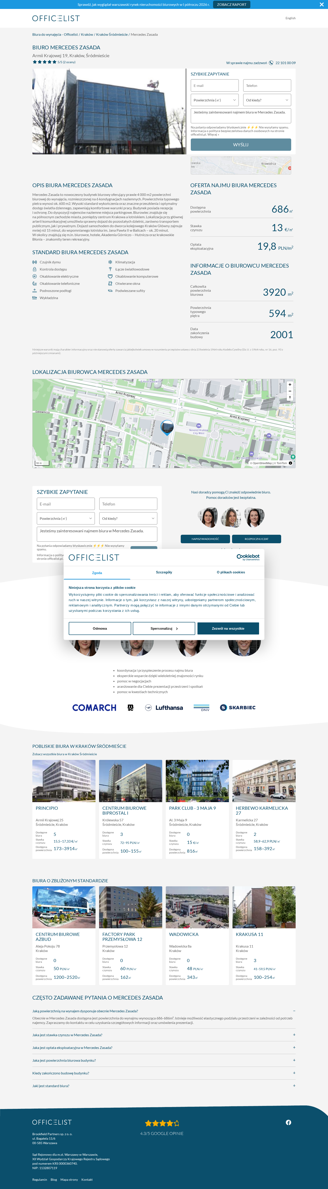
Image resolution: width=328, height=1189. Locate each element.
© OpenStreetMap (261, 463)
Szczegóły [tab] (164, 572)
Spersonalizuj (161, 628)
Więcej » (213, 134)
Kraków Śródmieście (112, 34)
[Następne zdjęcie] (180, 113)
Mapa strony (69, 1179)
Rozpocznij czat (256, 539)
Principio (47, 808)
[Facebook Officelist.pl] (288, 1122)
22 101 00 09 (286, 63)
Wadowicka (184, 934)
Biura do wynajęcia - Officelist (55, 34)
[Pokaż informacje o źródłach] (290, 463)
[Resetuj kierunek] (290, 397)
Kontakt (87, 1179)
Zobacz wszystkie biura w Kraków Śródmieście (64, 754)
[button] (164, 423)
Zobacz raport (231, 4)
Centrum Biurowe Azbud (58, 936)
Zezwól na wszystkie (228, 628)
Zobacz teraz (64, 851)
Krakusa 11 (249, 934)
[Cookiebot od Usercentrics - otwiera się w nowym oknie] (239, 557)
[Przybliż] (290, 384)
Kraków (87, 34)
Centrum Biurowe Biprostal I (124, 810)
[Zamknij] (321, 4)
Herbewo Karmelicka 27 (262, 810)
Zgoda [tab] (97, 573)
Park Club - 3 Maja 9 (192, 808)
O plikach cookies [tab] (231, 572)
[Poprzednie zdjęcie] (38, 113)
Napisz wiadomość (205, 539)
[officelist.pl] (52, 1122)
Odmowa (100, 628)
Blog (54, 1179)
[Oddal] (290, 391)
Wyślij (241, 144)
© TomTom (280, 463)
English (291, 18)
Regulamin (39, 1179)
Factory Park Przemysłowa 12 (122, 936)
